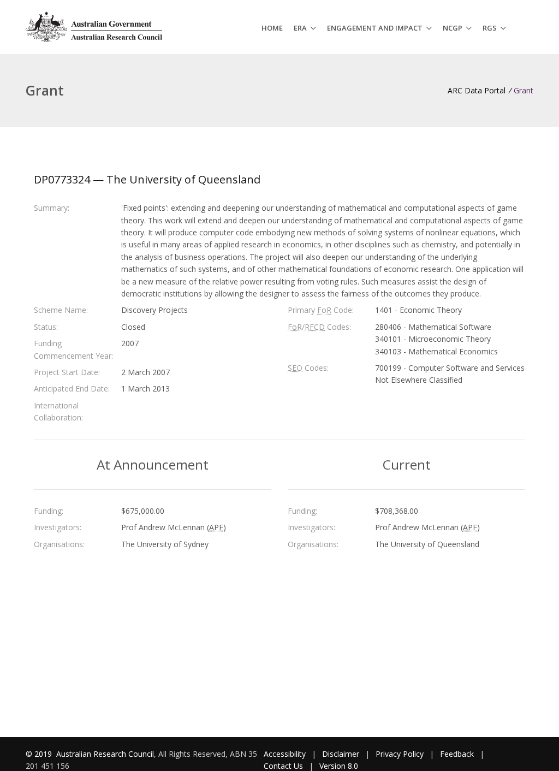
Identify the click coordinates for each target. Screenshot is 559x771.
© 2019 (40, 754)
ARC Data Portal (477, 90)
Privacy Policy (400, 754)
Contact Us (283, 766)
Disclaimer (340, 754)
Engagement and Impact (375, 28)
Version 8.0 (338, 766)
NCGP (452, 28)
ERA (300, 28)
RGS (490, 28)
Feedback (457, 754)
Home (272, 28)
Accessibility (285, 754)
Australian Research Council (105, 754)
